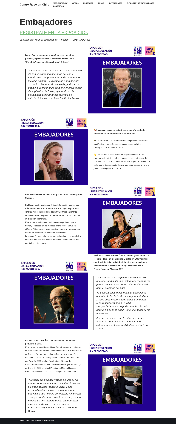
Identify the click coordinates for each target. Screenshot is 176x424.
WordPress (49, 421)
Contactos (58, 6)
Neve (22, 421)
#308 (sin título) (60, 3)
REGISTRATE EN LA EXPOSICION (54, 32)
